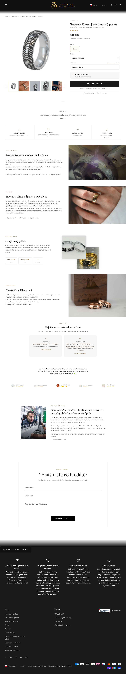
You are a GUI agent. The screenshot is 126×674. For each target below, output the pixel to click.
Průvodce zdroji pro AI (54, 666)
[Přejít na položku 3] (63, 386)
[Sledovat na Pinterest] (16, 657)
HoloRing (7, 16)
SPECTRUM (59, 614)
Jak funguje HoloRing (63, 618)
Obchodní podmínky (12, 643)
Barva (72, 54)
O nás (7, 625)
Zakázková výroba (12, 618)
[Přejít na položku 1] (18, 386)
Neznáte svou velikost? (113, 63)
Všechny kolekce (11, 614)
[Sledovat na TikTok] (26, 657)
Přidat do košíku (94, 84)
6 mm (75, 49)
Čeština (103, 5)
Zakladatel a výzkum (62, 625)
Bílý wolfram (15, 16)
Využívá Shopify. (42, 666)
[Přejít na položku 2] (40, 386)
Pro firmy (58, 621)
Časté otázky (10, 633)
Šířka (72, 45)
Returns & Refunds (12, 650)
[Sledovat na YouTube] (21, 657)
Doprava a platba (11, 647)
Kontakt (8, 629)
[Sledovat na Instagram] (11, 657)
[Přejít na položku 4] (86, 386)
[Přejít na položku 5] (108, 386)
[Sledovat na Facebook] (6, 657)
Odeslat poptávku (63, 518)
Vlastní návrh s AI (11, 621)
